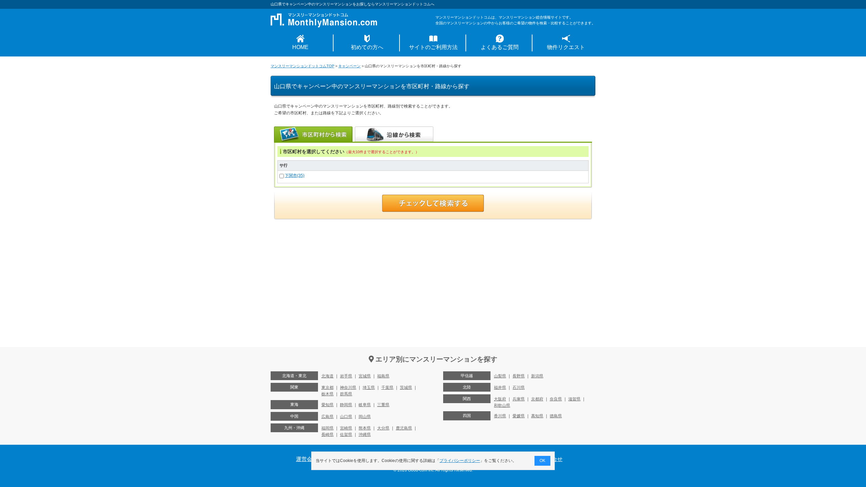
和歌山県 (502, 405)
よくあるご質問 (500, 47)
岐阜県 (365, 404)
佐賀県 (346, 434)
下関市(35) (294, 175)
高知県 (537, 416)
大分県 (383, 428)
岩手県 (346, 376)
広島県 (327, 416)
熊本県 (365, 428)
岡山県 (365, 416)
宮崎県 (346, 428)
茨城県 (406, 387)
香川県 (500, 416)
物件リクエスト (566, 47)
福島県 (383, 376)
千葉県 (387, 387)
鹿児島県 (404, 428)
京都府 (537, 399)
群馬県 (346, 394)
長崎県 (327, 434)
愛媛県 (518, 416)
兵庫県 (518, 399)
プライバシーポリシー (459, 460)
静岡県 (346, 404)
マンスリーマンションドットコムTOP (302, 66)
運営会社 (307, 459)
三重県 (383, 404)
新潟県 (537, 376)
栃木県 (327, 394)
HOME (300, 47)
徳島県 (556, 416)
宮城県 (365, 376)
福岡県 (327, 428)
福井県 (500, 387)
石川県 (518, 387)
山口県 (346, 416)
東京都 (327, 387)
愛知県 (327, 404)
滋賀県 (574, 399)
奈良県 (556, 399)
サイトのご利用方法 (433, 47)
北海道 (327, 376)
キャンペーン (349, 66)
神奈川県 (348, 387)
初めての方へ (367, 47)
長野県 (518, 376)
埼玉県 (369, 387)
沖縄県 (365, 434)
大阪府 (500, 399)
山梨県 (500, 376)
